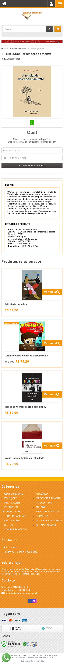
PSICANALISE (12, 520)
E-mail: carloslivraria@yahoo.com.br (21, 593)
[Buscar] (49, 29)
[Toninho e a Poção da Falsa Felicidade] (32, 343)
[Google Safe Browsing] (29, 644)
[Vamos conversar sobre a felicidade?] (32, 394)
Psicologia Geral (37, 49)
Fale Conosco (10, 547)
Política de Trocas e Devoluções (20, 552)
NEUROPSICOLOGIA (47, 511)
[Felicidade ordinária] (32, 292)
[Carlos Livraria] (32, 16)
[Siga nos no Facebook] (30, 601)
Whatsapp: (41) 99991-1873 (17, 590)
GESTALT (9, 525)
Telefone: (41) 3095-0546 (15, 587)
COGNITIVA (42, 516)
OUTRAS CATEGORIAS (19, 49)
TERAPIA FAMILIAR (15, 516)
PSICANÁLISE (12, 502)
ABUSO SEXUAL (13, 493)
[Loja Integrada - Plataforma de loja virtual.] (32, 661)
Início (6, 49)
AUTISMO (41, 507)
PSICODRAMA (44, 502)
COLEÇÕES (10, 498)
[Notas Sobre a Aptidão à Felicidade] (32, 445)
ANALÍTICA (42, 493)
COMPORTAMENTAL (15, 529)
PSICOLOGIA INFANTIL (48, 498)
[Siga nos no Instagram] (34, 601)
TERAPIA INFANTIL (46, 525)
